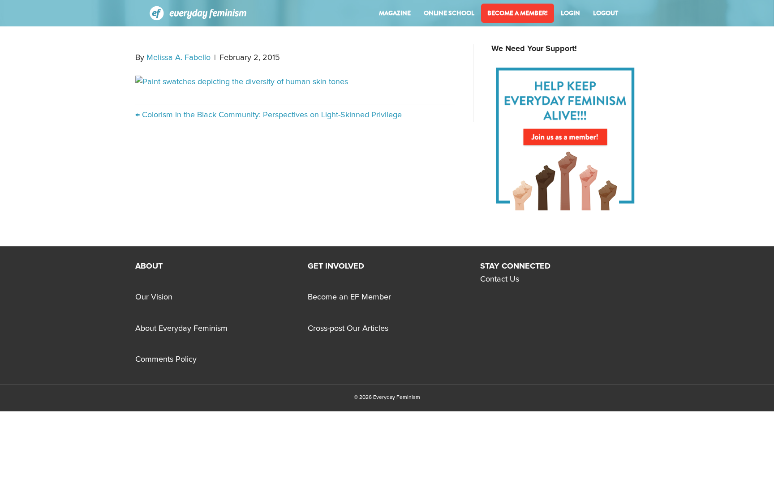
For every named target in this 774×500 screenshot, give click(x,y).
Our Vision (153, 297)
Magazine (395, 13)
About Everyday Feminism (181, 329)
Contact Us (499, 279)
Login (570, 13)
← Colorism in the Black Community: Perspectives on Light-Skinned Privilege (268, 115)
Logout (605, 13)
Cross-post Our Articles (348, 329)
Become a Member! (517, 13)
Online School (449, 13)
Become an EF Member (349, 297)
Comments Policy (166, 359)
